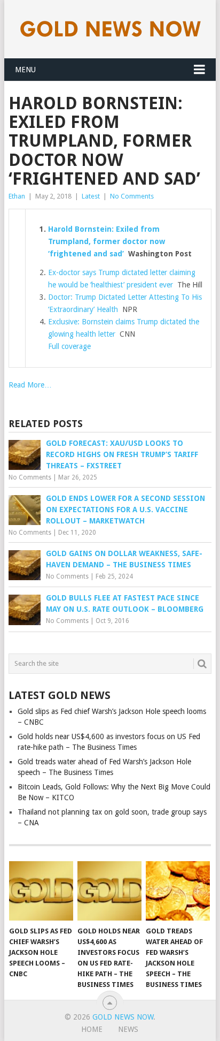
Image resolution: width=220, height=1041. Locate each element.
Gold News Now (122, 1017)
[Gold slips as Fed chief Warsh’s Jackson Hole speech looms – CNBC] (41, 891)
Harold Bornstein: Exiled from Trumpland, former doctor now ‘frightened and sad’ (106, 241)
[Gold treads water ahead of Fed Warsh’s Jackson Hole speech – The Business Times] (178, 891)
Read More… (30, 385)
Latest (91, 196)
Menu (25, 69)
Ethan (17, 196)
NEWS (128, 1029)
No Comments (132, 196)
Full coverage (69, 346)
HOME (92, 1029)
